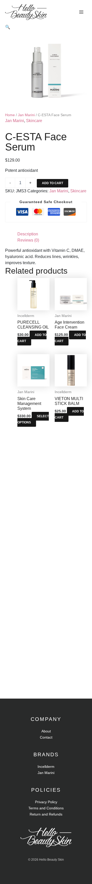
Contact (46, 737)
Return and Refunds (46, 814)
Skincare (34, 120)
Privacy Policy (46, 802)
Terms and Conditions (46, 808)
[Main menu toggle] (81, 12)
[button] (7, 27)
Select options (33, 419)
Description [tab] (27, 234)
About (46, 731)
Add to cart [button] (32, 338)
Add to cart (52, 183)
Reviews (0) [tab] (28, 240)
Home (10, 115)
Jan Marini (26, 115)
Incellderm (46, 766)
